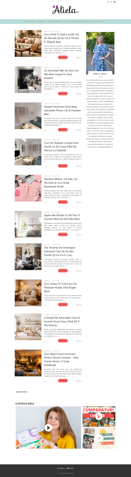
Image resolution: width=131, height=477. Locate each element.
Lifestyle (29, 21)
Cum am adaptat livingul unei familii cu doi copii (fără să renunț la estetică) (61, 146)
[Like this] (58, 31)
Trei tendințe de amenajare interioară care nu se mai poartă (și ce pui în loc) (59, 251)
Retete (41, 21)
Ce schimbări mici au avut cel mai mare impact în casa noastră (61, 74)
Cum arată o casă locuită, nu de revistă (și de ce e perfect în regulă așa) (61, 37)
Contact (99, 21)
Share (79, 58)
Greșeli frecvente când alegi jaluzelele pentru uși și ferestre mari (62, 110)
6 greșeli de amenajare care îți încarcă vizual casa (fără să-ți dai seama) (62, 321)
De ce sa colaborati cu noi (79, 21)
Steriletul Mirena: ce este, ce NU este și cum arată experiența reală (60, 182)
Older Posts (21, 392)
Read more (62, 57)
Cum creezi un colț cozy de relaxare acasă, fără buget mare (60, 287)
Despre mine (55, 21)
